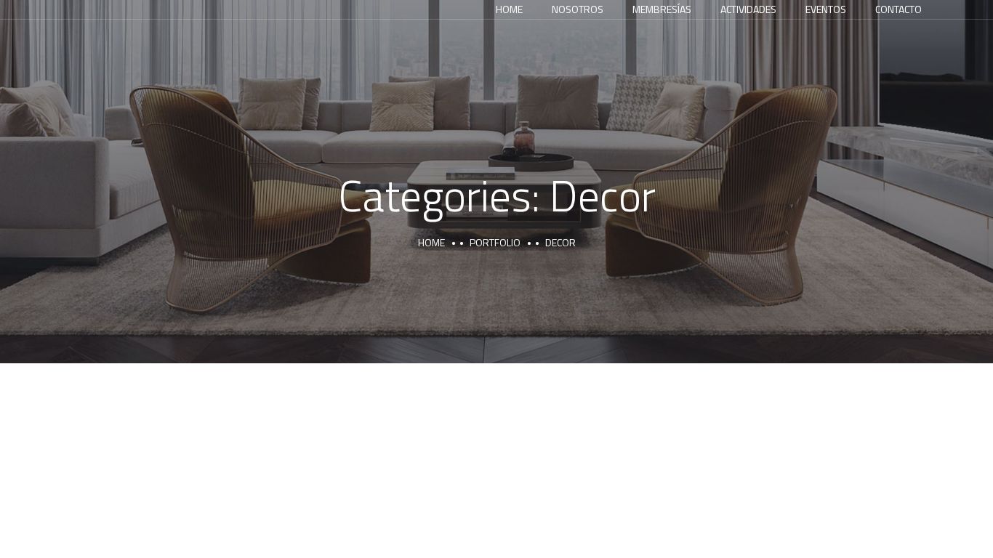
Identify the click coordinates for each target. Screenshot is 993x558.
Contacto (898, 9)
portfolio (495, 242)
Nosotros (577, 9)
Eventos (825, 9)
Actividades (748, 9)
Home (509, 9)
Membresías (661, 9)
